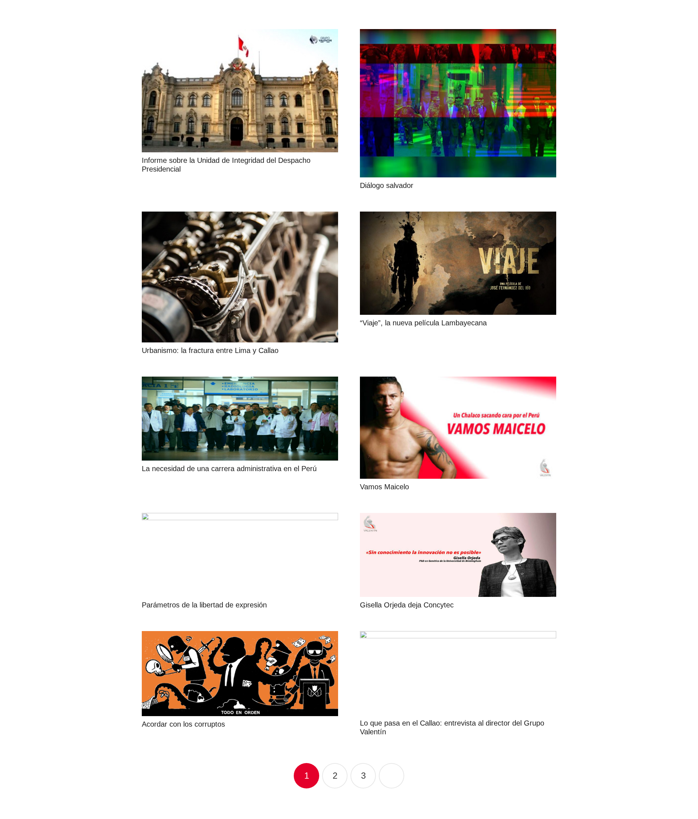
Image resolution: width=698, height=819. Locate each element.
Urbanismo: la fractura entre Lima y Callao (210, 350)
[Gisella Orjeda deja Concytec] (458, 555)
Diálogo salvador (386, 185)
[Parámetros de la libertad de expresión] (240, 555)
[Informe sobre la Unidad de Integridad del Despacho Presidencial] (240, 90)
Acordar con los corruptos (183, 724)
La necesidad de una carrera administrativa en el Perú (229, 469)
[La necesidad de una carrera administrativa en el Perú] (240, 419)
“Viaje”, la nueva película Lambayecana (423, 323)
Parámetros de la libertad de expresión (204, 605)
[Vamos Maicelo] (458, 428)
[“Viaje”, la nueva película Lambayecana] (458, 263)
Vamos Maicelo (384, 487)
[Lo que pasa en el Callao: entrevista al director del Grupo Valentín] (458, 673)
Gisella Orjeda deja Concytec (407, 605)
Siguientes (391, 775)
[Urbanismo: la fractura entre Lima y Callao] (240, 277)
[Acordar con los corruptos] (240, 673)
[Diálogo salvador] (458, 103)
